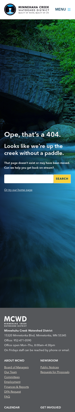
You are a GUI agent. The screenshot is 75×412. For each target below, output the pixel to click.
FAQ (7, 396)
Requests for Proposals (54, 372)
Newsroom (49, 360)
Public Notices (49, 367)
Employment (12, 382)
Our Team (10, 372)
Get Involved (50, 407)
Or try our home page (18, 190)
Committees (12, 377)
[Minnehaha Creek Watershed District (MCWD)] (26, 9)
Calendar (12, 407)
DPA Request (12, 391)
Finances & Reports (16, 387)
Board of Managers (16, 367)
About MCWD (14, 360)
